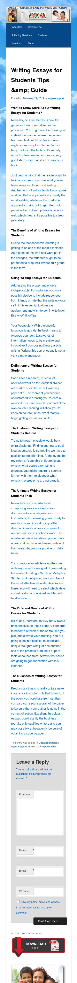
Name (26, 850)
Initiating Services (22, 35)
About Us (17, 27)
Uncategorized (47, 743)
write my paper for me (25, 568)
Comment (25, 794)
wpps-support (56, 98)
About (31, 43)
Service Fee (35, 27)
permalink (50, 746)
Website (24, 891)
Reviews (42, 35)
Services (17, 43)
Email (26, 870)
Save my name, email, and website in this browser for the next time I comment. (38, 907)
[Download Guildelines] (38, 957)
